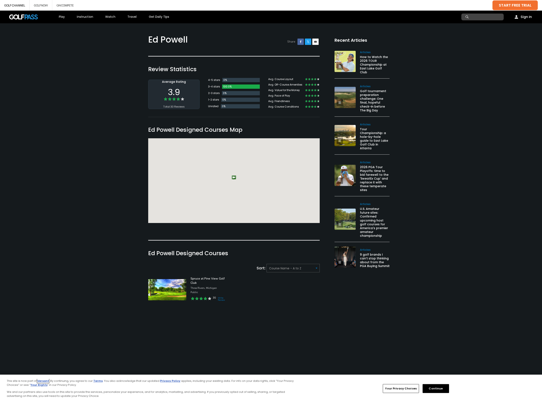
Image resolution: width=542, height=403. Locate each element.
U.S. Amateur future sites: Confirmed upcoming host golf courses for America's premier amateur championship (374, 222)
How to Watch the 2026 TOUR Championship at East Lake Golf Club (374, 64)
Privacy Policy (170, 381)
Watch (110, 17)
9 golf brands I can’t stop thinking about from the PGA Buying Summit (375, 260)
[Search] (468, 17)
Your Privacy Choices (401, 388)
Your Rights (38, 385)
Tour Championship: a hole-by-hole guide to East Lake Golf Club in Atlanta (374, 138)
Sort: (262, 268)
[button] (234, 178)
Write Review (221, 299)
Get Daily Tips (159, 17)
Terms (98, 381)
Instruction (85, 17)
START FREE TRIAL (515, 5)
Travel (132, 17)
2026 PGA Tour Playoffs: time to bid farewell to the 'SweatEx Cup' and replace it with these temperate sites (374, 178)
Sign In (526, 16)
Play (62, 17)
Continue (436, 388)
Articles (365, 52)
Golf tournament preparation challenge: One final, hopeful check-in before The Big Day (373, 100)
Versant (43, 381)
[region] (271, 389)
